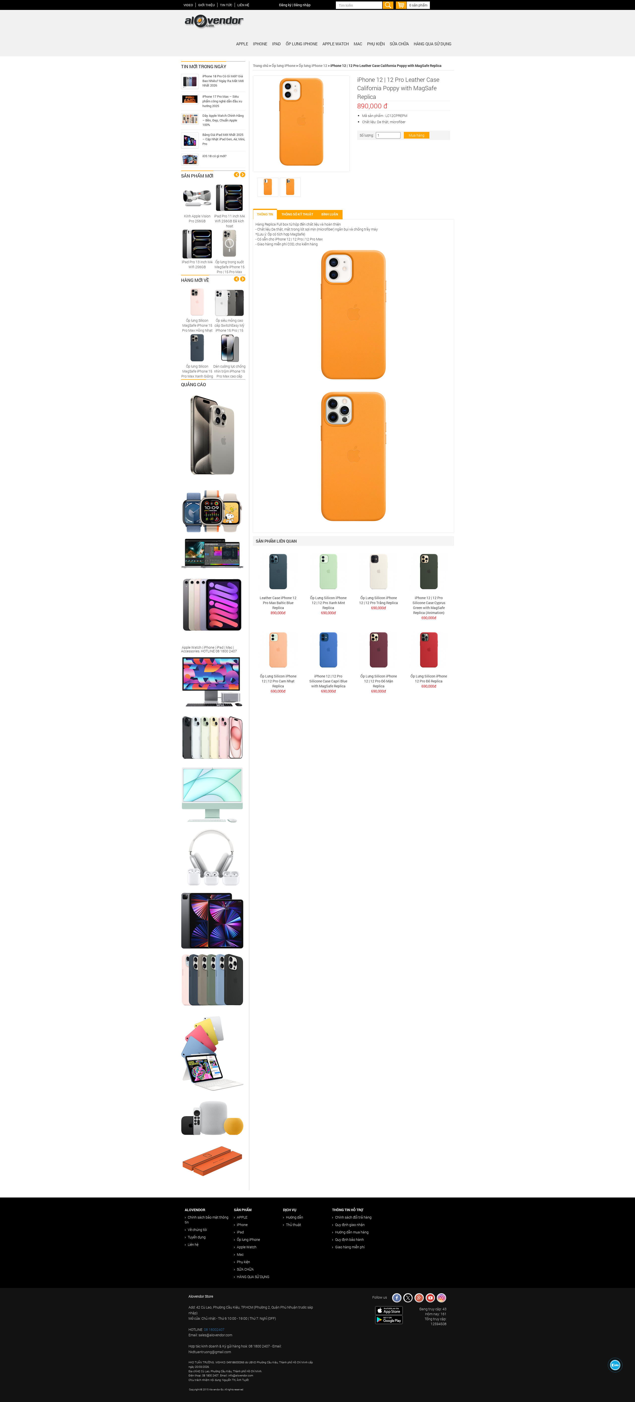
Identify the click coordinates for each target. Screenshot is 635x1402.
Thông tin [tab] (265, 214)
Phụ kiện (376, 43)
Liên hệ (243, 5)
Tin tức (226, 5)
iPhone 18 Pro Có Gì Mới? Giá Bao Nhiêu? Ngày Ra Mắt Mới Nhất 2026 (223, 81)
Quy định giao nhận (350, 1224)
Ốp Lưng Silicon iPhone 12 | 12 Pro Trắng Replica (378, 600)
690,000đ (328, 612)
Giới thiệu (206, 5)
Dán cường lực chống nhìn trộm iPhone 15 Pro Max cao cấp (229, 371)
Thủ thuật (293, 1224)
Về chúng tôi (197, 1229)
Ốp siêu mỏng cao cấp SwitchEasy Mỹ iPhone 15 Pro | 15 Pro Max (229, 328)
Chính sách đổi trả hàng (353, 1217)
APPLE (242, 43)
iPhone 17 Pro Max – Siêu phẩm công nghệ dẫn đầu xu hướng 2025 (222, 101)
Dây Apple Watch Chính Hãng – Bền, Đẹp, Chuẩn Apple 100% (223, 120)
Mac (358, 43)
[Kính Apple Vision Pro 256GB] (197, 197)
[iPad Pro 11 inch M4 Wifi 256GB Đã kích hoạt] (229, 197)
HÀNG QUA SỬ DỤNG (432, 43)
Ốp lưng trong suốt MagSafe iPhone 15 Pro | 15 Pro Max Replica (230, 269)
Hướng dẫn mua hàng (352, 1232)
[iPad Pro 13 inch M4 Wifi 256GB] (197, 243)
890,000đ (278, 612)
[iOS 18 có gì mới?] (190, 159)
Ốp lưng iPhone (302, 43)
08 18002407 (214, 1329)
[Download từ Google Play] (389, 1319)
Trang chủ (260, 65)
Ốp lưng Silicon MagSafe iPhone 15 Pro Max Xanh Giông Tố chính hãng (197, 373)
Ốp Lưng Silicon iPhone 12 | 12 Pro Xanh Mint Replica (328, 602)
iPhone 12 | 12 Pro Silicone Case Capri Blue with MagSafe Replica (328, 681)
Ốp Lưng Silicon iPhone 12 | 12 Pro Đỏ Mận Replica (378, 681)
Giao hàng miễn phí (350, 1247)
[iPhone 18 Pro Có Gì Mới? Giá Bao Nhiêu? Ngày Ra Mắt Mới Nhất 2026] (190, 81)
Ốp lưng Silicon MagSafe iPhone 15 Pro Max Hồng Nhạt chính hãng (197, 328)
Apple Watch (335, 43)
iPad (276, 43)
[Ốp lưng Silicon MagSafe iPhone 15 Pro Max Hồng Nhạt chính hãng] (197, 301)
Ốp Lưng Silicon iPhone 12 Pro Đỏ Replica (429, 678)
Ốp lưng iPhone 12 (313, 65)
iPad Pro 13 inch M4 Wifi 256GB (197, 264)
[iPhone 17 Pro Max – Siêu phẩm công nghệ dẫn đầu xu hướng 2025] (190, 99)
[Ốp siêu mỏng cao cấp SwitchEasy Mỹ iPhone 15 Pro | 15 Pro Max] (229, 301)
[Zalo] (615, 1365)
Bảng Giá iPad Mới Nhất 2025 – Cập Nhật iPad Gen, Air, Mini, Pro (223, 139)
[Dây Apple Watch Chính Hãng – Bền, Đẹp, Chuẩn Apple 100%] (190, 118)
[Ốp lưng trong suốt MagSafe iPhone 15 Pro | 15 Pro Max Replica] (229, 243)
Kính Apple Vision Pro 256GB (197, 218)
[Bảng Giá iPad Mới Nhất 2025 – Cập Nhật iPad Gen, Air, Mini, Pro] (190, 140)
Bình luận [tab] (329, 214)
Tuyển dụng (197, 1237)
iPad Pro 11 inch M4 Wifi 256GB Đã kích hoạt (229, 221)
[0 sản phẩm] (401, 4)
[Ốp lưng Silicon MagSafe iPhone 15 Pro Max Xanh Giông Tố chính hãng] (197, 347)
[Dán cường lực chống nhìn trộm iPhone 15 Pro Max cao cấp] (229, 347)
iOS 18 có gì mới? (214, 156)
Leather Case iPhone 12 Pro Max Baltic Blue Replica (278, 602)
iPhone (260, 43)
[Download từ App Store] (389, 1310)
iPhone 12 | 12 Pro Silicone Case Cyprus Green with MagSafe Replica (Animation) (429, 605)
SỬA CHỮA (399, 43)
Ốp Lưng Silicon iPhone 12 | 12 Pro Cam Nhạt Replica (278, 681)
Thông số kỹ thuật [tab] (297, 214)
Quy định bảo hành (349, 1239)
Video (188, 5)
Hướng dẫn (294, 1217)
